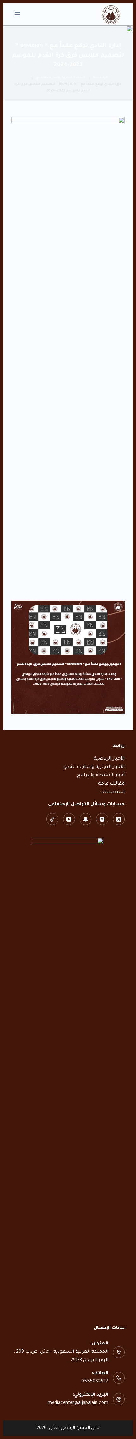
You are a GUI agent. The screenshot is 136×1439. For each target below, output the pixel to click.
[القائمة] (17, 14)
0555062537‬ (94, 1381)
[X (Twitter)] (119, 819)
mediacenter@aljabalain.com (78, 1403)
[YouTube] (69, 819)
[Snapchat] (86, 819)
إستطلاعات (112, 792)
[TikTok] (52, 819)
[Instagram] (102, 819)
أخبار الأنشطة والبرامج (101, 775)
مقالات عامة (111, 784)
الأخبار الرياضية (109, 759)
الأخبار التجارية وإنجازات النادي (94, 767)
